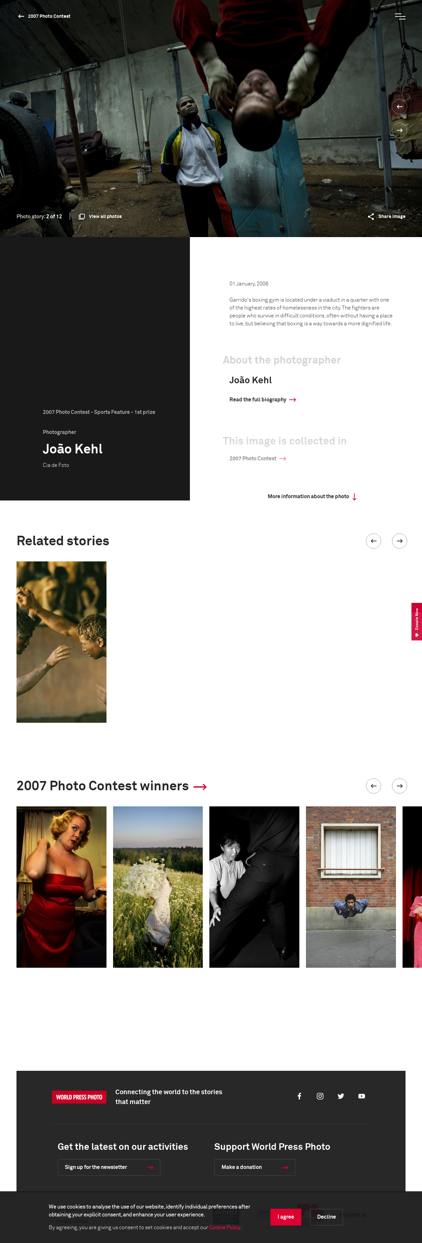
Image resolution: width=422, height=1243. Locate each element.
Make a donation (242, 1167)
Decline (326, 1217)
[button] (373, 541)
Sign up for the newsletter (96, 1167)
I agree (286, 1217)
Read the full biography (257, 399)
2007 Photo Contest (49, 16)
